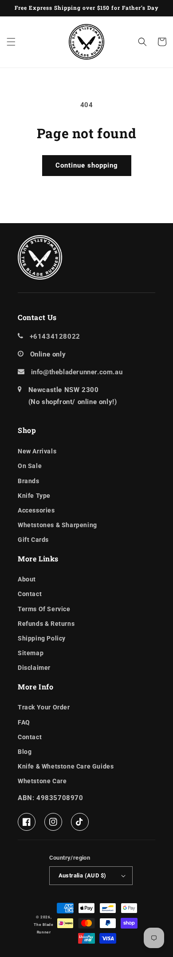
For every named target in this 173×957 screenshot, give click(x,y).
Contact (30, 593)
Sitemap (30, 653)
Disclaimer (34, 667)
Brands (28, 481)
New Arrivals (37, 451)
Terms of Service (44, 609)
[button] (11, 42)
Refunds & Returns (46, 623)
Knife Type (34, 495)
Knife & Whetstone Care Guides (66, 766)
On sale (30, 465)
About (27, 579)
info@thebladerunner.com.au (77, 372)
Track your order (44, 707)
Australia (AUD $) (82, 875)
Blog (24, 751)
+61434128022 (55, 336)
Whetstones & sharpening (57, 525)
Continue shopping (86, 165)
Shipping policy (42, 638)
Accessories (36, 510)
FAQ (24, 722)
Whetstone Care (42, 781)
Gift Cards (33, 539)
